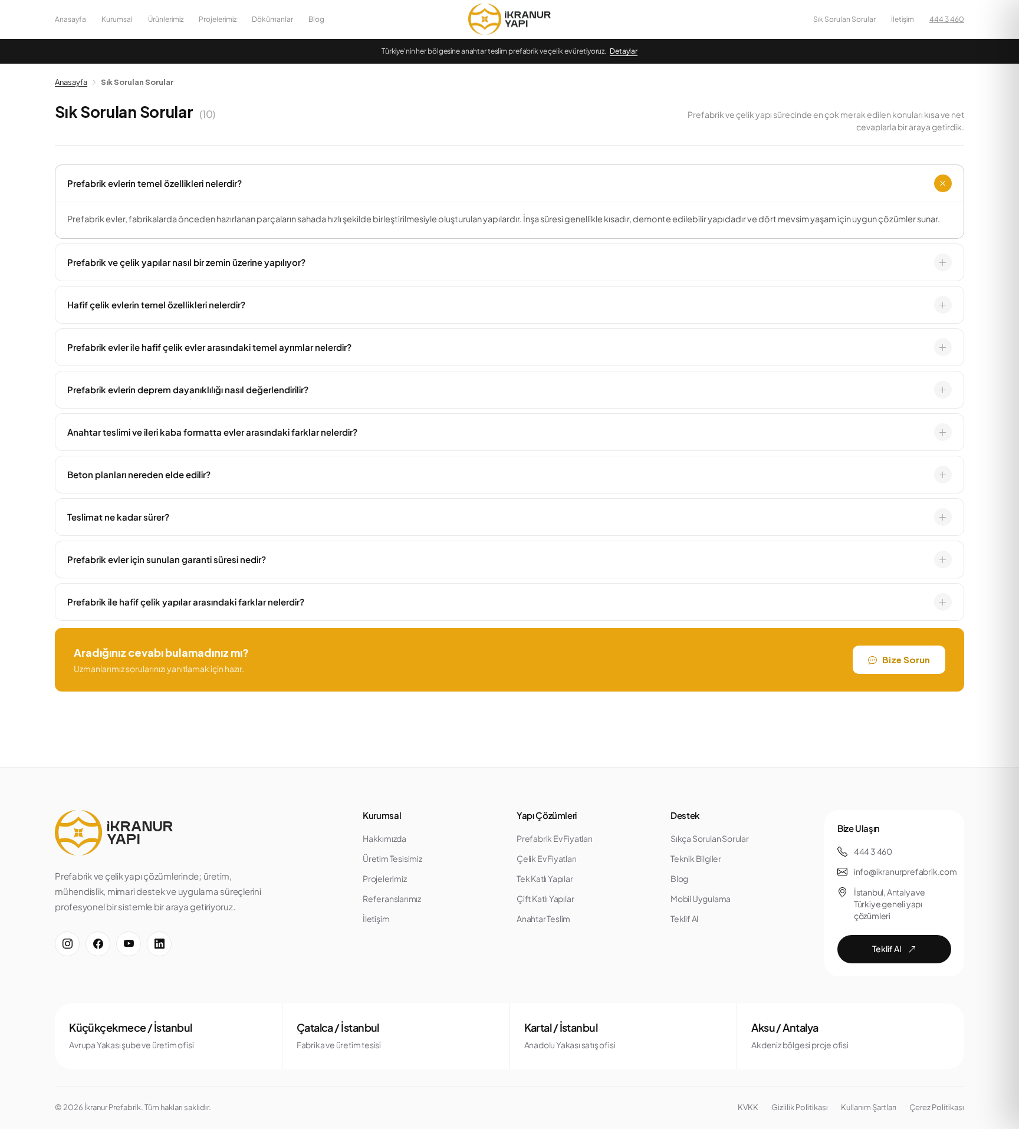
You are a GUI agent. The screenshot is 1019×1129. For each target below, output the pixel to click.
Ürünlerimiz (165, 19)
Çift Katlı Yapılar (545, 898)
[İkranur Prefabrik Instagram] (67, 943)
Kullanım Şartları (868, 1107)
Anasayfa (70, 19)
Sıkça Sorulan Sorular (709, 838)
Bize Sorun (906, 659)
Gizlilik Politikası (799, 1107)
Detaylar (623, 51)
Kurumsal (117, 19)
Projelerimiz (217, 19)
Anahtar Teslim (543, 918)
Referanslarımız (392, 898)
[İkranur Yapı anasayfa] (509, 19)
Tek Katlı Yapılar (545, 878)
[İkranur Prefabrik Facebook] (98, 943)
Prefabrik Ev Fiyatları (555, 838)
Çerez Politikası (936, 1107)
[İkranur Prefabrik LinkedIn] (159, 943)
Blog (316, 19)
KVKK (748, 1107)
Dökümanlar (272, 19)
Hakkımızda (384, 838)
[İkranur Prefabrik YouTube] (128, 943)
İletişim (902, 19)
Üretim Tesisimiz (392, 858)
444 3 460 (946, 19)
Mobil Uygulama (700, 898)
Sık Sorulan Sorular (844, 19)
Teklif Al (684, 918)
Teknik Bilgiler (695, 858)
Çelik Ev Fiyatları (546, 858)
